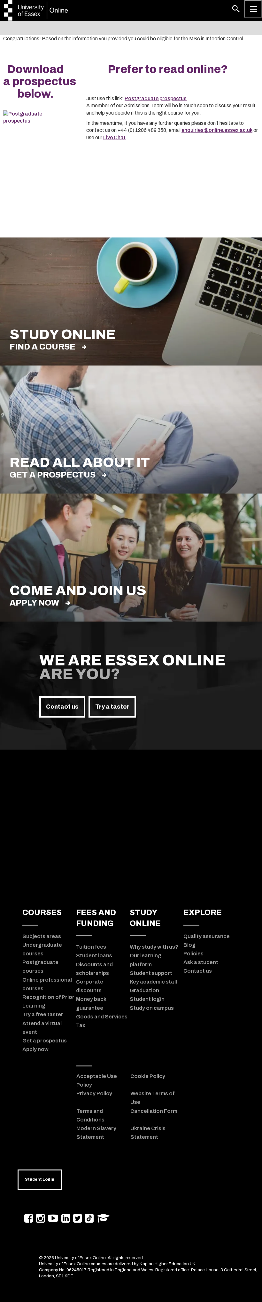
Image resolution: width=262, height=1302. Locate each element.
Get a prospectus (53, 474)
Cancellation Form (153, 1111)
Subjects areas (41, 936)
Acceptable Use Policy (96, 1080)
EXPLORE (202, 912)
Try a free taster (42, 1014)
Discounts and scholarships (94, 968)
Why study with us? (154, 947)
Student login (147, 999)
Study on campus (152, 1008)
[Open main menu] (253, 9)
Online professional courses (47, 984)
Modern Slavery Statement (96, 1132)
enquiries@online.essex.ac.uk (216, 130)
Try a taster (112, 706)
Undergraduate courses (42, 949)
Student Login (39, 1179)
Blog (189, 945)
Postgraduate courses (40, 966)
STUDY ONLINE (145, 918)
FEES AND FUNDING (96, 918)
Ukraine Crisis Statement (148, 1132)
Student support (151, 973)
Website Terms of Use (152, 1097)
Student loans (94, 955)
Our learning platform (145, 959)
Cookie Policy (147, 1076)
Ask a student (200, 962)
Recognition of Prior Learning (48, 1001)
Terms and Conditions (90, 1115)
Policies (193, 953)
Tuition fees (91, 947)
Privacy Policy (94, 1093)
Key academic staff (154, 982)
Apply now (34, 603)
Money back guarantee (91, 1003)
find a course (42, 346)
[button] (236, 9)
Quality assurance (206, 936)
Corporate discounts (89, 986)
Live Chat (114, 137)
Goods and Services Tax (101, 1021)
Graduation (144, 990)
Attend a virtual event (42, 1027)
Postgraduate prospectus (156, 98)
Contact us (62, 706)
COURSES (42, 912)
